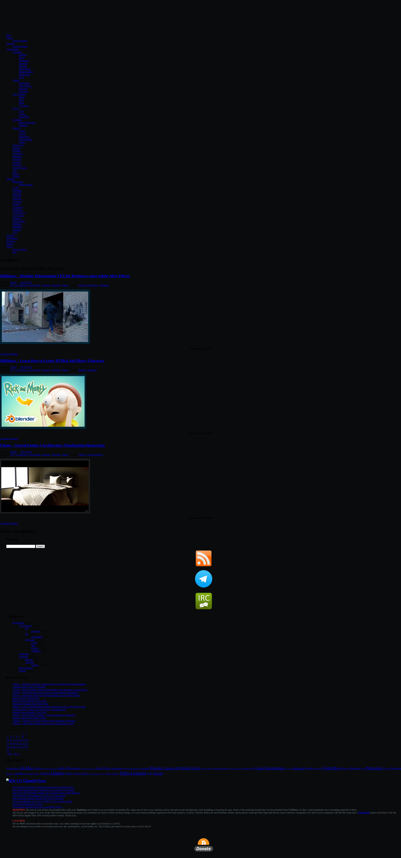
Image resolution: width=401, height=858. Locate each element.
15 (23, 740)
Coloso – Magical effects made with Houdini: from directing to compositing (50, 689)
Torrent (22, 670)
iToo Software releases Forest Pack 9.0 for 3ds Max (38, 798)
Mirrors (345, 768)
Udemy (16, 204)
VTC (15, 232)
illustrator (23, 91)
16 (27, 740)
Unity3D (17, 165)
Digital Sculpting (235, 769)
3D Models (11, 238)
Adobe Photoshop (68, 768)
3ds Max (26, 768)
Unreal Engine (20, 167)
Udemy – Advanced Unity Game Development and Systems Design (46, 695)
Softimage (24, 60)
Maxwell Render (27, 122)
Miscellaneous (26, 668)
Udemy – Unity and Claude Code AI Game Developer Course (43, 723)
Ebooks (29, 659)
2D (11, 285)
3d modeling (12, 768)
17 (8, 743)
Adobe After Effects (88, 285)
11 (11, 740)
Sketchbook (25, 69)
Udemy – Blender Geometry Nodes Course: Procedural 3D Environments (49, 684)
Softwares (30, 639)
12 (14, 740)
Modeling (354, 768)
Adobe (16, 80)
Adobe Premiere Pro (88, 769)
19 (14, 743)
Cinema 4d (18, 145)
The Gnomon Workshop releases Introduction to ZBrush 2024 (43, 787)
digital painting (221, 768)
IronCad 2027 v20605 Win (26, 698)
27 (17, 747)
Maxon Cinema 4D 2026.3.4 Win (29, 718)
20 (17, 743)
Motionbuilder (26, 72)
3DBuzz (17, 218)
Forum (9, 38)
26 (14, 747)
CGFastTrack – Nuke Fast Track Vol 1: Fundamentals (39, 709)
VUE (21, 111)
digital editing (207, 768)
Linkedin (17, 190)
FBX (253, 769)
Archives (10, 241)
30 (27, 747)
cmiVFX (17, 193)
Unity (68, 773)
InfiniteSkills (19, 221)
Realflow (23, 125)
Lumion (16, 162)
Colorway (24, 105)
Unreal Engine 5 (95, 454)
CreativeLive (19, 213)
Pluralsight (18, 182)
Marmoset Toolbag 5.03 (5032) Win (30, 704)
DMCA (10, 244)
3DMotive (18, 210)
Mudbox (23, 66)
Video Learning (133, 773)
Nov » (17, 753)
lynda (327, 768)
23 (27, 743)
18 (11, 743)
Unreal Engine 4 (95, 774)
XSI (15, 170)
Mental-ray (24, 136)
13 (17, 740)
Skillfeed (17, 224)
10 (8, 740)
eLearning (246, 768)
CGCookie (18, 215)
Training (45, 773)
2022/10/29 (26, 282)
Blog (8, 35)
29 (23, 747)
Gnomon (17, 198)
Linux (34, 642)
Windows (36, 651)
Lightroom (318, 769)
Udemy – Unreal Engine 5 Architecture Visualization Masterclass (52, 445)
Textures (10, 235)
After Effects (103, 768)
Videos (65, 285)
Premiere (23, 88)
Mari (21, 100)
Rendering (10, 774)
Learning (46, 285)
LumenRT (24, 117)
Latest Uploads (20, 46)
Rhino (16, 173)
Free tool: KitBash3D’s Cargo (27, 804)
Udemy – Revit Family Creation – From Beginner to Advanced (44, 715)
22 (23, 743)
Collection (24, 654)
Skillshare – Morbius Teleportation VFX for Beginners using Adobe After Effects (65, 276)
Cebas (22, 142)
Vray (150, 773)
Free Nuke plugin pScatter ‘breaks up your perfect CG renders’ (44, 790)
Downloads (34, 285)
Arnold (22, 134)
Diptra (13, 282)
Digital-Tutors (26, 184)
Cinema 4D (171, 768)
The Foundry (19, 94)
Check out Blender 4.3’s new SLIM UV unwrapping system (42, 801)
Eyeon (16, 108)
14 (20, 740)
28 (20, 747)
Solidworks (24, 74)
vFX (103, 774)
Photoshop (24, 83)
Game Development (269, 768)
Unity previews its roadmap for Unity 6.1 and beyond (39, 795)
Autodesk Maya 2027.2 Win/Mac (29, 687)
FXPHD (17, 196)
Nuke (21, 103)
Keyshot (17, 159)
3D (26, 634)
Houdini (17, 151)
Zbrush (16, 176)
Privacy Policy (20, 249)
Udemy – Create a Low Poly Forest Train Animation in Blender (44, 720)
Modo (22, 97)
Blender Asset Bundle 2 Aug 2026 (30, 701)
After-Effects (25, 86)
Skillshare (17, 227)
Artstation (134, 768)
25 (11, 747)
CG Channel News (31, 781)
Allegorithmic (25, 139)
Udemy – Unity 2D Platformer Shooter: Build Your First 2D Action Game (49, 706)
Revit (21, 77)
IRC (15, 252)
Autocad (23, 63)
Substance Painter (32, 774)
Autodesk (17, 52)
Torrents (10, 43)
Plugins (16, 128)
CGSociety (18, 207)
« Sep (9, 753)
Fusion (22, 114)
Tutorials (10, 179)
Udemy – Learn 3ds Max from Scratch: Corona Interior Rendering (45, 692)
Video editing (112, 773)
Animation (118, 768)
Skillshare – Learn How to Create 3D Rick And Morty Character (52, 361)
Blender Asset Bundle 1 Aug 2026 (30, 712)
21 (20, 743)
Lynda (16, 187)
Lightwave (18, 153)
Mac (33, 645)
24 (8, 747)
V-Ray (22, 131)
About (9, 246)
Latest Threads (20, 40)
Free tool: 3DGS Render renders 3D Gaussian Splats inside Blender (46, 793)
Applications (12, 49)
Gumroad (17, 201)
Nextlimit (17, 119)
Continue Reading (9, 354)
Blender (16, 148)
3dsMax (23, 55)
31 (8, 750)
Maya (21, 57)
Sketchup (17, 156)
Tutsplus (17, 229)
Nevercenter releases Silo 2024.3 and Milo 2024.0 (37, 807)
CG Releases (21, 285)
